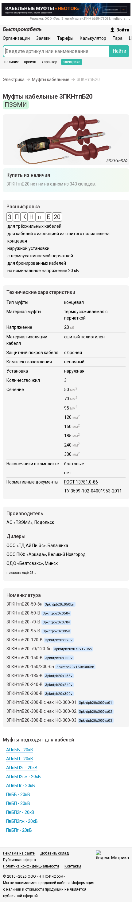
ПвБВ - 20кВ (18, 794)
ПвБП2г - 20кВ (20, 812)
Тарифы (65, 38)
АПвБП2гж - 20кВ (23, 776)
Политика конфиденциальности (31, 866)
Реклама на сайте (19, 853)
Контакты (72, 866)
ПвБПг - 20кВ (19, 830)
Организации (16, 38)
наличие (11, 62)
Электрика (14, 79)
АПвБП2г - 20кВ (21, 767)
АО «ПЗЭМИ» (19, 522)
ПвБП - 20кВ (18, 803)
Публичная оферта (19, 860)
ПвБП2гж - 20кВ (22, 821)
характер (50, 62)
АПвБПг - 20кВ (20, 785)
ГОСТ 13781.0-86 (81, 482)
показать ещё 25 (19, 573)
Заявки (43, 38)
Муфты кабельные (50, 79)
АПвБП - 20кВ (19, 758)
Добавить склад (54, 853)
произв (30, 62)
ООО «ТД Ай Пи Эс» (26, 545)
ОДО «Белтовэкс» (24, 563)
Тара (117, 38)
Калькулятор (93, 38)
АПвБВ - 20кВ (19, 749)
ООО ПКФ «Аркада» (26, 554)
